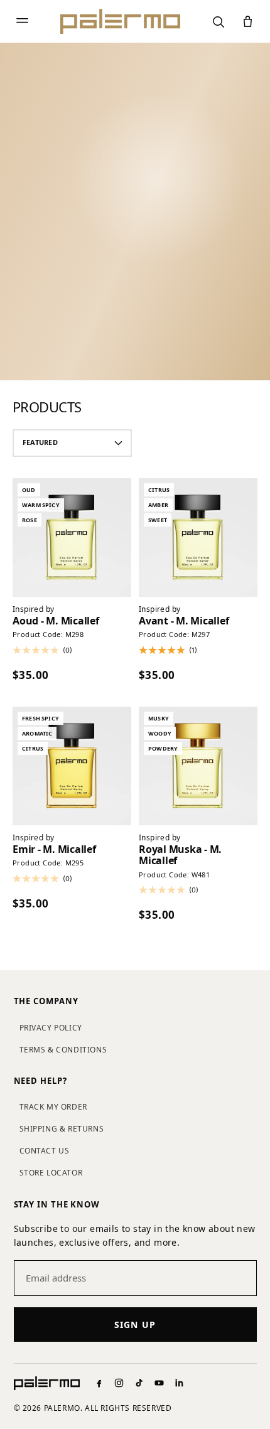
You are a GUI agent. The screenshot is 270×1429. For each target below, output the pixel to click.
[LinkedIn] (179, 1383)
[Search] (218, 21)
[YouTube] (159, 1383)
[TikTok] (139, 1383)
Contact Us (44, 1150)
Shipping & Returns (61, 1128)
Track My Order (53, 1106)
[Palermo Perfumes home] (120, 21)
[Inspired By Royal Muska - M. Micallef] (198, 766)
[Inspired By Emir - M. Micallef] (72, 766)
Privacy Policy (50, 1027)
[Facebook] (99, 1383)
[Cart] (247, 21)
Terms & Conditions (63, 1049)
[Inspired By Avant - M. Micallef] (198, 537)
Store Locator (51, 1172)
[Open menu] (22, 21)
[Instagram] (119, 1383)
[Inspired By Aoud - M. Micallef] (72, 537)
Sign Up (135, 1324)
